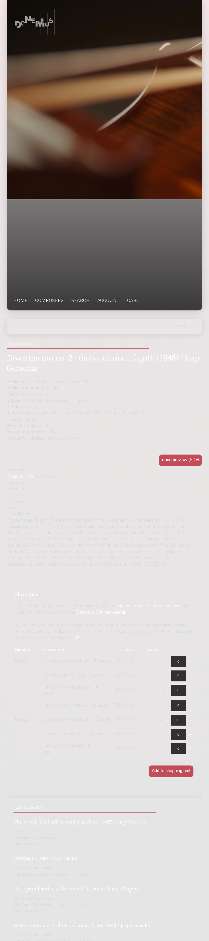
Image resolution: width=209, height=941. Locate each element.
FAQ (80, 638)
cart (133, 301)
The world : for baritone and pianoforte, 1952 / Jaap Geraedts (80, 820)
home (21, 301)
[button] (180, 460)
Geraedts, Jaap (20, 477)
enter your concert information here (148, 606)
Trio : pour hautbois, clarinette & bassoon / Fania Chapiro (76, 887)
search (80, 301)
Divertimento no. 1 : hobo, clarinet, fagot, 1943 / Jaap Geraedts (82, 924)
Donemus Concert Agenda (101, 613)
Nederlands (177, 326)
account (108, 301)
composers (49, 301)
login (194, 326)
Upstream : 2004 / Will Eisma (45, 857)
